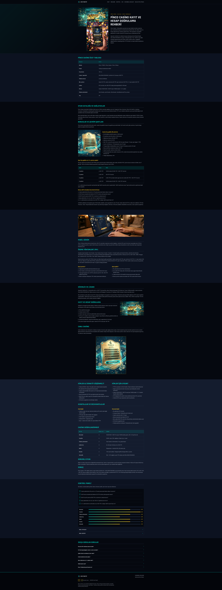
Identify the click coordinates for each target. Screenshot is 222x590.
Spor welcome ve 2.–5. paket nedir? (85, 560)
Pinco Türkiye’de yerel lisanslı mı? (85, 567)
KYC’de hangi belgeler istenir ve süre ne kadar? (88, 550)
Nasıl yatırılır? (82, 529)
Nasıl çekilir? (82, 533)
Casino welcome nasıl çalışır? (84, 557)
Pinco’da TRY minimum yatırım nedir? (86, 546)
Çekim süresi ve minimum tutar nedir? (86, 553)
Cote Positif (84, 2)
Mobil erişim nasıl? (82, 564)
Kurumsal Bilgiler (139, 575)
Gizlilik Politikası (139, 577)
